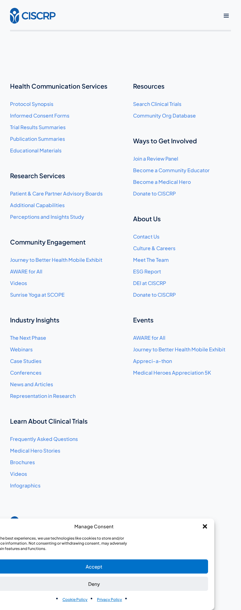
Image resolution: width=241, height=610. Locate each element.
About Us (147, 219)
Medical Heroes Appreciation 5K (172, 372)
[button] (205, 526)
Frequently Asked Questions (44, 439)
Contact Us (146, 236)
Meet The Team (151, 259)
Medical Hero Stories (35, 450)
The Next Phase (28, 337)
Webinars (21, 349)
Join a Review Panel (155, 158)
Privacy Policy (109, 599)
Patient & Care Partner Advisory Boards (56, 193)
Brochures (22, 462)
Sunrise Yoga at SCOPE (37, 294)
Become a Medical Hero (162, 182)
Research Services (37, 175)
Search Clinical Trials (157, 104)
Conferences (25, 372)
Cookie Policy (75, 599)
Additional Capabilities (37, 205)
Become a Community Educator (171, 170)
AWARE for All (26, 271)
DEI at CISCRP (149, 283)
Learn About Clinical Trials (49, 421)
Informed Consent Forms (39, 115)
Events (143, 320)
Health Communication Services (58, 86)
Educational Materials (36, 150)
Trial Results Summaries (38, 127)
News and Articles (31, 384)
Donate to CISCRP (154, 193)
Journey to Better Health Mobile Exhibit (56, 259)
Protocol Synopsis (31, 104)
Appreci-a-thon (152, 361)
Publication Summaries (37, 138)
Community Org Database (164, 115)
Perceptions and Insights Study (47, 216)
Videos (18, 283)
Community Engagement (48, 242)
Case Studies (25, 361)
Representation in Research (43, 396)
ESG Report (147, 271)
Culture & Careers (154, 248)
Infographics (25, 485)
